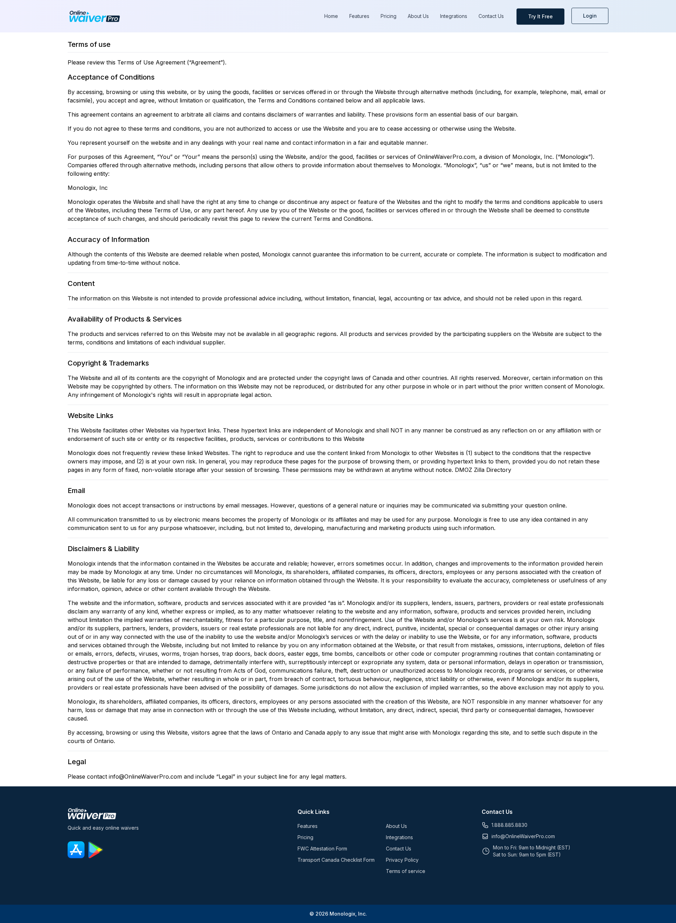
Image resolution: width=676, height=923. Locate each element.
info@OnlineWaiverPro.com (523, 836)
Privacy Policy (402, 860)
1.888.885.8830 (509, 825)
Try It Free (540, 16)
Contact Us (491, 16)
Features (359, 16)
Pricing (388, 16)
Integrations (453, 16)
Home (331, 16)
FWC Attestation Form (322, 849)
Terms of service (405, 871)
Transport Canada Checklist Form (336, 860)
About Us (418, 16)
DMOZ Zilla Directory (483, 469)
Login (590, 16)
